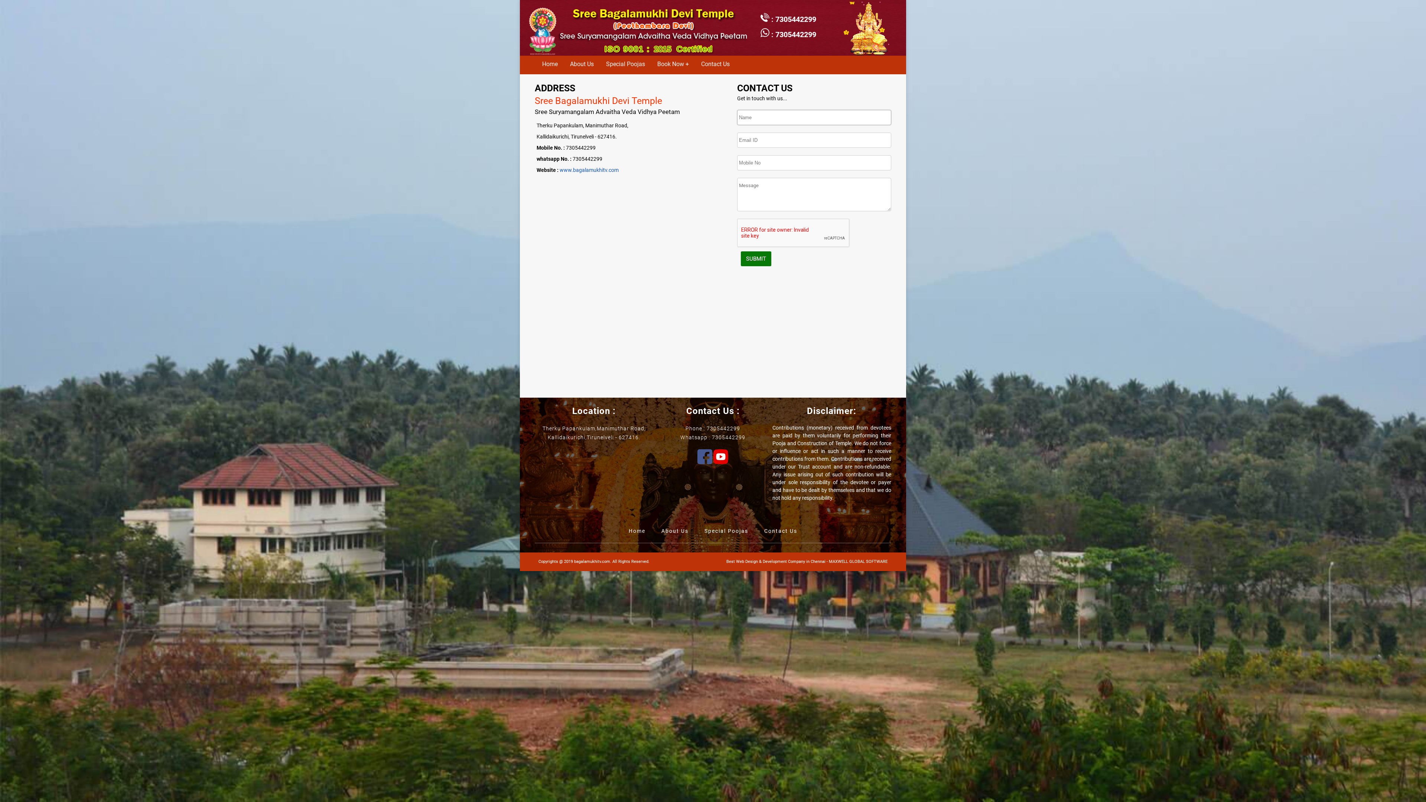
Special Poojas (625, 64)
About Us (582, 64)
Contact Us (715, 64)
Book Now (670, 64)
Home (550, 64)
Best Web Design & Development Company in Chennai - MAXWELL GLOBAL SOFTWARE (807, 561)
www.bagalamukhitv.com (589, 170)
